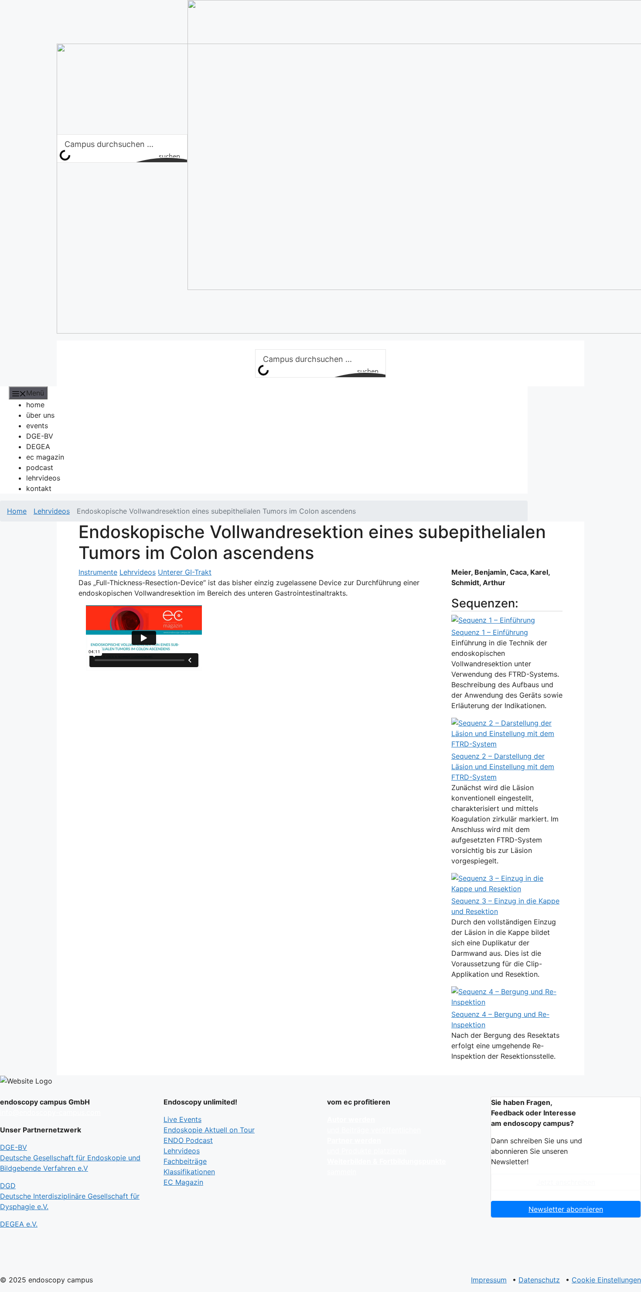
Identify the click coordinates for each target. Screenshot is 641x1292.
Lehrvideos (52, 511)
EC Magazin (183, 1182)
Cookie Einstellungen (606, 1279)
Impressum (489, 1279)
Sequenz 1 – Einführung (489, 632)
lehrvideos (43, 478)
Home (17, 511)
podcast (39, 467)
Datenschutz (539, 1279)
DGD (70, 1196)
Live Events (182, 1119)
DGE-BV (39, 436)
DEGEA (38, 446)
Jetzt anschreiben (565, 1182)
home (35, 404)
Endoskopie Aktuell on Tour (209, 1129)
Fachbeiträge (185, 1161)
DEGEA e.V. (19, 1224)
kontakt (38, 488)
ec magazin (45, 457)
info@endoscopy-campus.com (50, 1112)
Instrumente (97, 572)
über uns (40, 415)
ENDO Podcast (188, 1140)
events (37, 425)
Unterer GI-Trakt (184, 572)
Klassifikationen (189, 1171)
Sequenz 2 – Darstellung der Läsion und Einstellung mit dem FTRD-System (502, 766)
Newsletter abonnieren (565, 1209)
